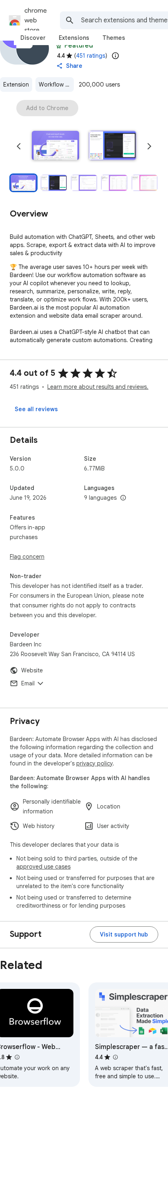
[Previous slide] (19, 146)
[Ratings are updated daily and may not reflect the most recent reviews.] (115, 56)
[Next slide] (149, 146)
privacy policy (94, 763)
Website (32, 670)
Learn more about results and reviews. (97, 386)
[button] (55, 146)
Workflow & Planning (56, 84)
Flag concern (27, 556)
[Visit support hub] (124, 934)
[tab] (33, 37)
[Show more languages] (123, 498)
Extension (16, 84)
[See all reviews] (36, 409)
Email (28, 683)
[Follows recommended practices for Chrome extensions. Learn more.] (59, 45)
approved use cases (43, 866)
